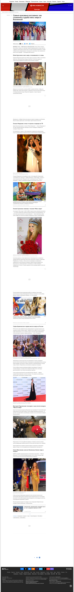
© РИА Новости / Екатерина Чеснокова (18, 402)
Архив (59, 573)
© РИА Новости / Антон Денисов (17, 438)
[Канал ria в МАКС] (22, 569)
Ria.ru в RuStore (47, 573)
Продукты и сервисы (27, 573)
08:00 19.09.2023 (5, 12)
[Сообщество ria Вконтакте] (29, 569)
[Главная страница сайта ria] (37, 5)
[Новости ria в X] (44, 569)
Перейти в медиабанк (26, 322)
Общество (13, 572)
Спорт (31, 572)
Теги (66, 572)
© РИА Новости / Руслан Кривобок (18, 322)
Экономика (18, 572)
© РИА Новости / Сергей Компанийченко (18, 357)
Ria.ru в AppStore (41, 573)
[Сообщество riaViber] (52, 569)
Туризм (51, 572)
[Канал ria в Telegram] (41, 569)
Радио (55, 572)
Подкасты (58, 572)
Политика (8, 572)
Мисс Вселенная (16, 517)
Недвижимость (42, 572)
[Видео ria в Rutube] (37, 569)
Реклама (21, 573)
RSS (56, 573)
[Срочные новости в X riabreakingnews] (48, 569)
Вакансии (4, 579)
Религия (47, 572)
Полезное (62, 572)
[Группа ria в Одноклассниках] (33, 569)
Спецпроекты (16, 573)
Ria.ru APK (53, 573)
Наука (34, 572)
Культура (37, 572)
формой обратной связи (53, 580)
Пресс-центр (34, 573)
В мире (22, 572)
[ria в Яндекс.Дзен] (26, 569)
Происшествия (26, 572)
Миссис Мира (22, 517)
